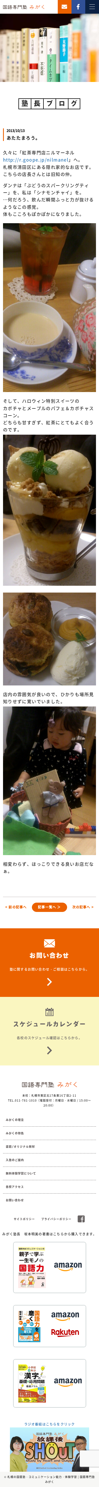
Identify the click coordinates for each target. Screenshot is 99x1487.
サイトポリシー (24, 1219)
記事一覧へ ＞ (49, 907)
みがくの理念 (15, 1119)
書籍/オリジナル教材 (20, 1146)
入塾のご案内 (15, 1160)
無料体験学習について (21, 1173)
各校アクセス (15, 1186)
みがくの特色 (15, 1133)
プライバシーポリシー (56, 1219)
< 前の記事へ (16, 907)
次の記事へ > (83, 907)
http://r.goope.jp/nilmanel (35, 159)
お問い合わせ (15, 1200)
